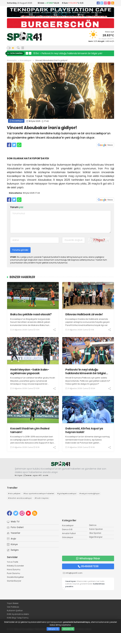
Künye (14, 544)
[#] (60, 464)
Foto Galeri (16, 527)
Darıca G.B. (67, 529)
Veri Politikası (13, 607)
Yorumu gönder (20, 249)
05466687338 (89, 566)
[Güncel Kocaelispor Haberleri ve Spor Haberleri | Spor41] (24, 36)
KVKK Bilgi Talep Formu (18, 617)
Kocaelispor (25, 60)
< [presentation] (26, 53)
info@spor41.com (74, 573)
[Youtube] (109, 2)
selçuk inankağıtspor (89, 493)
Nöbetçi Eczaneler (15, 565)
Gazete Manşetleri (15, 577)
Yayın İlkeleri (12, 603)
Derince (92, 525)
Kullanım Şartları (15, 610)
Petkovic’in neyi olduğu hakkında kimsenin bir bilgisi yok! (85, 371)
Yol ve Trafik (12, 562)
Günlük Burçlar (14, 581)
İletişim (14, 550)
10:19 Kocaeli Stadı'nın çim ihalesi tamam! (57, 53)
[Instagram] (105, 2)
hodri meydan (42, 498)
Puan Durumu (13, 573)
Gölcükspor (67, 537)
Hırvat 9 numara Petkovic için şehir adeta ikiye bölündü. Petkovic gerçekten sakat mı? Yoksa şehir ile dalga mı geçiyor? (87, 380)
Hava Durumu (13, 569)
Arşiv (13, 538)
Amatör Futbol (69, 533)
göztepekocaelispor (66, 493)
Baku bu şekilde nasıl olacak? (31, 314)
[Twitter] (101, 2)
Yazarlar (15, 533)
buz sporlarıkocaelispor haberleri (38, 493)
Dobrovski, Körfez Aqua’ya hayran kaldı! (84, 430)
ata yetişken (14, 493)
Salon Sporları (96, 529)
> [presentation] (30, 53)
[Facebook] (98, 2)
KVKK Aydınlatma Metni (18, 614)
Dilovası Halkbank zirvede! (84, 314)
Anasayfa (12, 60)
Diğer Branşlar (95, 537)
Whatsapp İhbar (89, 558)
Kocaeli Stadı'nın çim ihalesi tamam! (29, 430)
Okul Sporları (95, 533)
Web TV (15, 521)
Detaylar (52, 629)
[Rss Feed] (112, 2)
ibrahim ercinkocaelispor (20, 498)
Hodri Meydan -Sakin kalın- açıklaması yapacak (29, 371)
